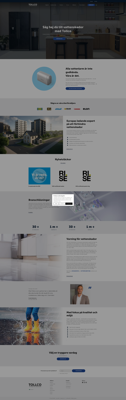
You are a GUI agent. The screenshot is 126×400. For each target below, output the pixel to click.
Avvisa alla (62, 203)
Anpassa (56, 203)
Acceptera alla (69, 203)
